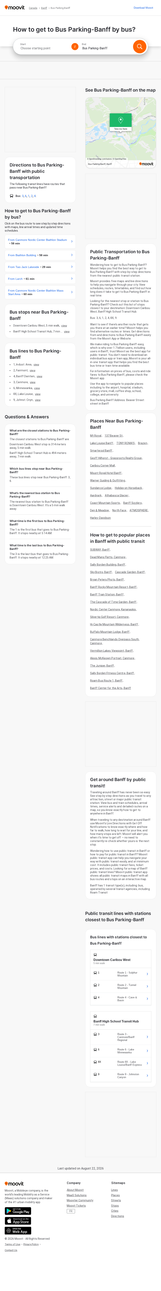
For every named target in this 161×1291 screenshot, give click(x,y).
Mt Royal (95, 435)
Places (115, 1195)
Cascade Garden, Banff (130, 572)
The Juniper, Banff (102, 665)
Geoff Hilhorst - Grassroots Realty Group (116, 458)
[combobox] (44, 48)
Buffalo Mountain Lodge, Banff (109, 631)
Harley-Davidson (100, 517)
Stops (115, 1205)
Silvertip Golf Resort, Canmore (109, 616)
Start (23, 44)
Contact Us (11, 1250)
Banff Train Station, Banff (106, 594)
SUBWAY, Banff (100, 549)
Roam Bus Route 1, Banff (106, 680)
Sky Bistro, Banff (101, 572)
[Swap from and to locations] (75, 46)
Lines (114, 1190)
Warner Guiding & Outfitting (107, 480)
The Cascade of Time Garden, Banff (113, 602)
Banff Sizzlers (132, 502)
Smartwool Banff (101, 450)
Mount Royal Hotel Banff (105, 473)
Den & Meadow (99, 510)
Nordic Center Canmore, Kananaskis (113, 609)
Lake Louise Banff (101, 443)
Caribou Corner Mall (102, 465)
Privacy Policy (30, 1244)
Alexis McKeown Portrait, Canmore (112, 658)
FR (70, 1211)
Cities (114, 1210)
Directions (117, 1216)
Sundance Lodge (100, 488)
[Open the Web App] (18, 1231)
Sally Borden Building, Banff (107, 564)
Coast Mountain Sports (105, 502)
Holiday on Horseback (128, 488)
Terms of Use (12, 1244)
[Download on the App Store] (18, 1221)
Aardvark (96, 495)
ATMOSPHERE (139, 510)
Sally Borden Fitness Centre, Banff (112, 673)
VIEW (64, 325)
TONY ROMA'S (125, 443)
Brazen (142, 443)
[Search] (139, 46)
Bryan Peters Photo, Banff (107, 579)
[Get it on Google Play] (18, 1211)
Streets (116, 1200)
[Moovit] (15, 7)
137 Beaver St (114, 435)
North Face (119, 510)
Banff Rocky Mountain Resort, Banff (113, 587)
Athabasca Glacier (116, 495)
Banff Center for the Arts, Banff (110, 688)
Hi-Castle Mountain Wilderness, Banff (114, 624)
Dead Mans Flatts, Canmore (108, 557)
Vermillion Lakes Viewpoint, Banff (111, 650)
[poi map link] (120, 133)
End (84, 44)
